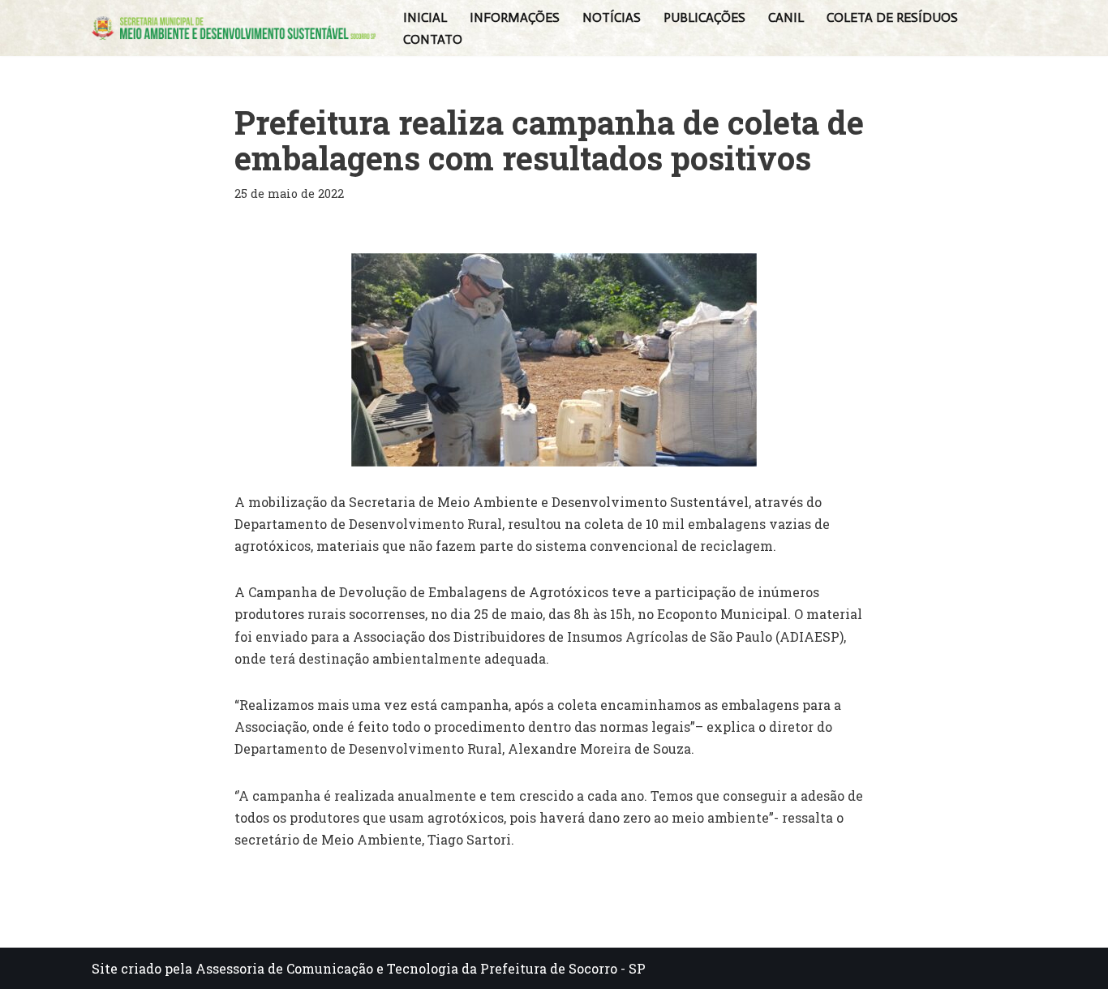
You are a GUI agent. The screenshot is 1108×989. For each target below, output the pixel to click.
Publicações (704, 17)
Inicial (425, 17)
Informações (515, 17)
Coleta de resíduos (892, 17)
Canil (786, 17)
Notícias (611, 17)
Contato (432, 39)
